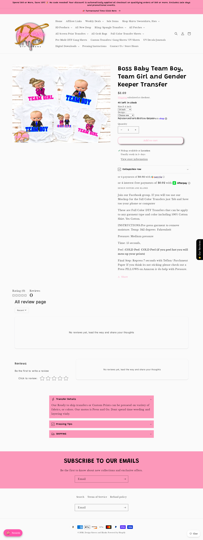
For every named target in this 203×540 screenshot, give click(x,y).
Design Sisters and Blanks (96, 533)
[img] (19, 295)
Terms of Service (97, 497)
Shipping (122, 97)
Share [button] (124, 276)
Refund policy (118, 497)
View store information (134, 159)
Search (80, 497)
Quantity (122, 124)
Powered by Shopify (117, 533)
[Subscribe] (125, 479)
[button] (94, 21)
